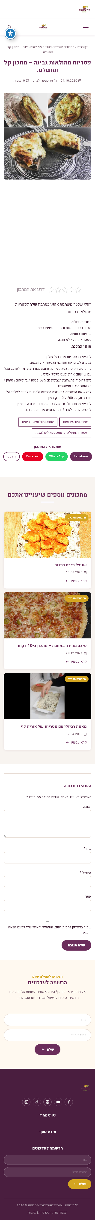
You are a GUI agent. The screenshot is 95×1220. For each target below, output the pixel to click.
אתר (88, 896)
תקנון (63, 1212)
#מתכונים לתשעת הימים (38, 422)
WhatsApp (56, 456)
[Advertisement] (47, 236)
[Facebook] (69, 1102)
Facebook (81, 456)
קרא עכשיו (79, 580)
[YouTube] (58, 1102)
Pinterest (32, 456)
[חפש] (9, 27)
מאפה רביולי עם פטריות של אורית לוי (54, 726)
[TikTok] (37, 1102)
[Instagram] (26, 1102)
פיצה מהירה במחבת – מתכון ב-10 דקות (52, 646)
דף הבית (82, 47)
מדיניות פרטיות (48, 1212)
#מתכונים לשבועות (75, 422)
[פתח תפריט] (85, 27)
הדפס (11, 456)
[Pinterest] (47, 1102)
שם (87, 848)
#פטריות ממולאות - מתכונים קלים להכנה (62, 432)
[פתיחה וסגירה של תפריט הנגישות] (10, 33)
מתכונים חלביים (64, 47)
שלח (50, 1049)
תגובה (87, 806)
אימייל (85, 872)
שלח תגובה (76, 945)
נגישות (32, 1212)
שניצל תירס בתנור (71, 565)
